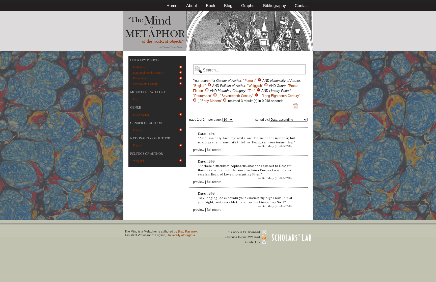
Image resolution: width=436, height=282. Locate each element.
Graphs (247, 6)
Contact (302, 6)
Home (172, 6)
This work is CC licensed (243, 232)
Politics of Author (146, 153)
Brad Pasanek (187, 231)
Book (210, 6)
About (191, 6)
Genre (135, 107)
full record (214, 150)
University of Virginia (181, 235)
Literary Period (144, 60)
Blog (228, 6)
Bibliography (274, 6)
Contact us (253, 242)
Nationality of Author (150, 138)
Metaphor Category (148, 92)
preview (198, 150)
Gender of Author (146, 122)
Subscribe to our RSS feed (242, 237)
